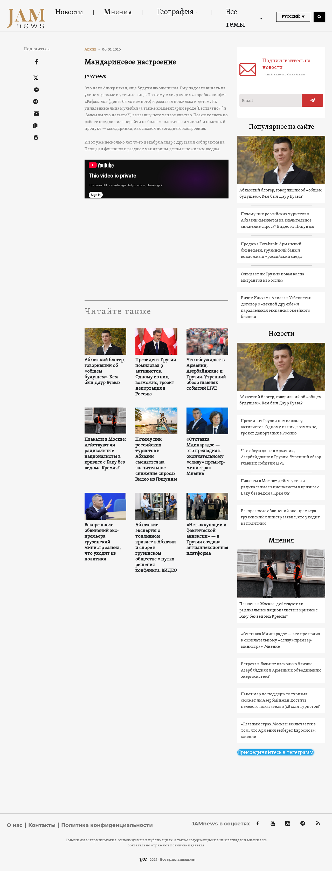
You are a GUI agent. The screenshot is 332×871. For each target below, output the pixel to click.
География (175, 12)
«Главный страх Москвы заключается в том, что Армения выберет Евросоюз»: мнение (278, 730)
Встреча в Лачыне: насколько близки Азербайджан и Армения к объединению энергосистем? (281, 670)
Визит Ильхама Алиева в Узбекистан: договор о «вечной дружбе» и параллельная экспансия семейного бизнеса (277, 307)
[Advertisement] (157, 248)
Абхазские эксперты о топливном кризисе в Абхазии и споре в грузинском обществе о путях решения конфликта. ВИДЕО (156, 548)
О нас (15, 825)
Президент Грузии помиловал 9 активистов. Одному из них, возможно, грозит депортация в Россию (155, 377)
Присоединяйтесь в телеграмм (275, 752)
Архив (92, 49)
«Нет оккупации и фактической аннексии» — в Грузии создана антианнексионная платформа (207, 539)
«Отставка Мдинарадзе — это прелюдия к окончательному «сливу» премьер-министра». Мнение (205, 457)
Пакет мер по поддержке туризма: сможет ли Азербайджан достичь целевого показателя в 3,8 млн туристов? (280, 700)
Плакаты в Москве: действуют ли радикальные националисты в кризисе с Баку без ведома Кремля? (105, 454)
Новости (69, 12)
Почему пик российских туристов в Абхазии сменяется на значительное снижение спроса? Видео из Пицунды (156, 459)
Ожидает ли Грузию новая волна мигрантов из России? (272, 277)
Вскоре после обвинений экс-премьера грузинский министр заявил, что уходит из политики (103, 542)
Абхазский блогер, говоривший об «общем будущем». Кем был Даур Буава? (105, 371)
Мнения (118, 12)
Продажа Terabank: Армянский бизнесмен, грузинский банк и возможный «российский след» (271, 250)
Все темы (235, 19)
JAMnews (95, 76)
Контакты (42, 825)
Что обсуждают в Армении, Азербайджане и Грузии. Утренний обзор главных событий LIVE (206, 374)
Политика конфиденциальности (107, 825)
